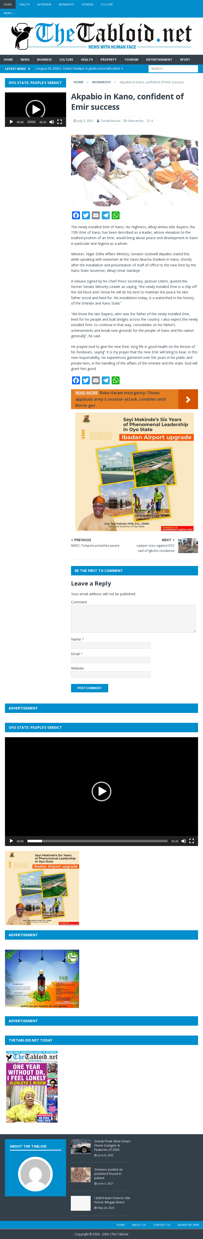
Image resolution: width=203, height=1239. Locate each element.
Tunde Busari (111, 120)
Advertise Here (188, 1225)
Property (109, 59)
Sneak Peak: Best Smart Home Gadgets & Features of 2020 (112, 1145)
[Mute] (51, 121)
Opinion (87, 4)
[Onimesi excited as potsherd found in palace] (81, 1180)
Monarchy (66, 4)
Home (8, 4)
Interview (44, 4)
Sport (185, 59)
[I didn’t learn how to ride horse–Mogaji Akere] (81, 1208)
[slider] (31, 122)
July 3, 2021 (85, 120)
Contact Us (161, 1225)
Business (44, 59)
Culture (107, 4)
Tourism (131, 59)
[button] (35, 110)
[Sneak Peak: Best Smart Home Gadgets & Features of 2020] (81, 1151)
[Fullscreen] (59, 121)
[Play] (11, 121)
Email (76, 653)
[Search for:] (173, 68)
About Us (139, 1225)
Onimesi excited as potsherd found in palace (108, 1173)
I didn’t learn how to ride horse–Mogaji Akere (112, 1200)
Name (76, 639)
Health (24, 4)
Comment (79, 602)
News (7, 13)
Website (77, 668)
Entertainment (159, 59)
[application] (35, 109)
